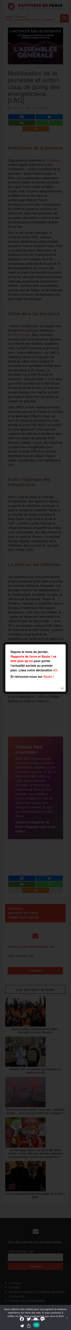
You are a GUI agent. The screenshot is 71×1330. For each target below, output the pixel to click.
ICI (55, 670)
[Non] (66, 1317)
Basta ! (48, 676)
